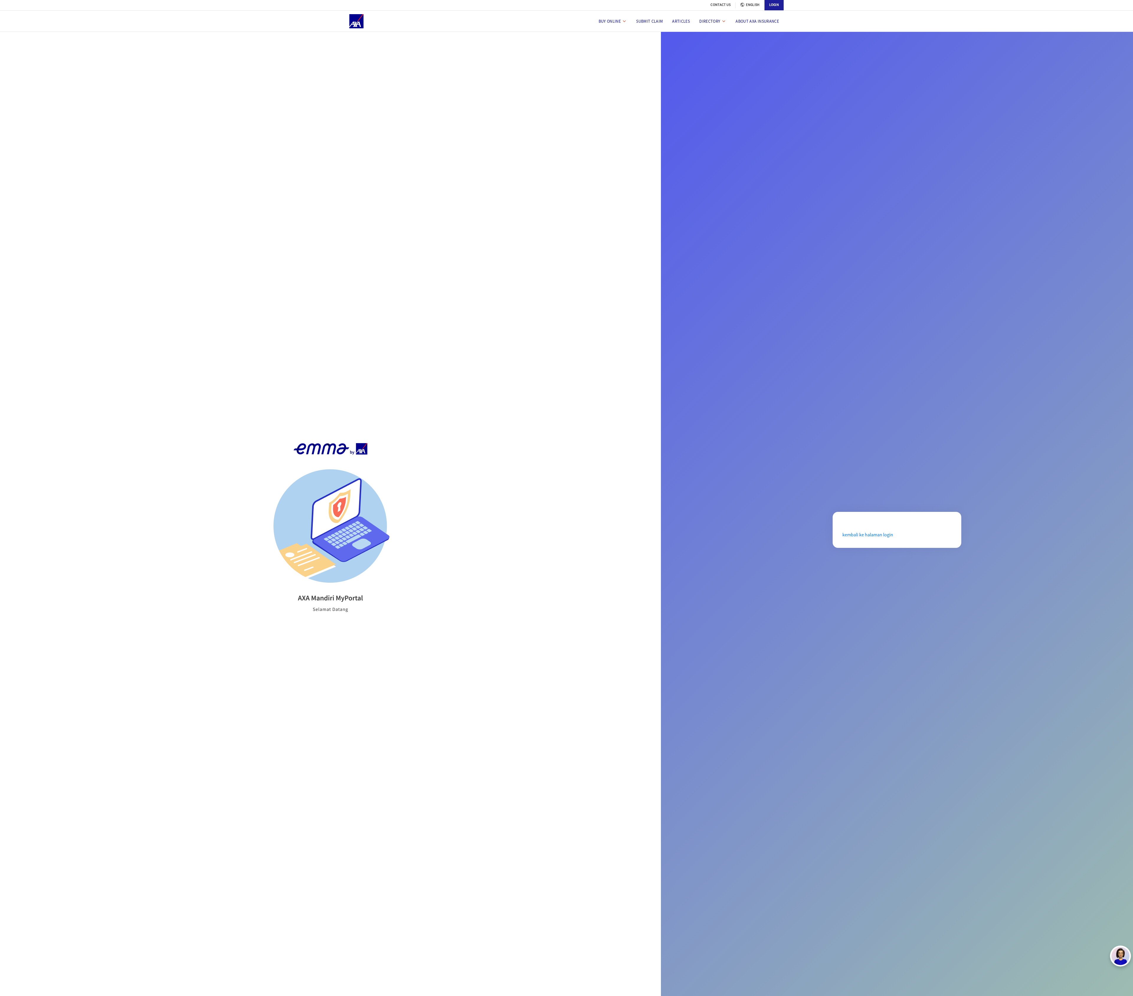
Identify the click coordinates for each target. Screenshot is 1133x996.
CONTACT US (720, 4)
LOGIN (774, 4)
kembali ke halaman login (867, 535)
